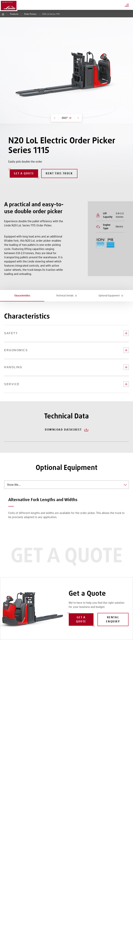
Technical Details (64, 295)
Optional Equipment (109, 295)
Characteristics (22, 295)
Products (14, 14)
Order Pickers (30, 14)
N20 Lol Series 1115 (51, 14)
